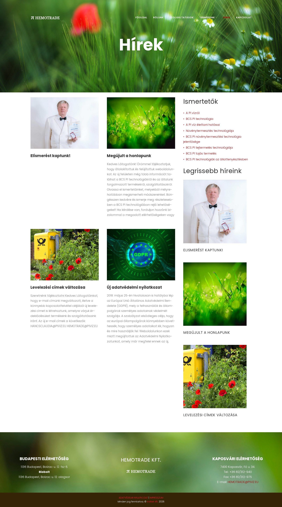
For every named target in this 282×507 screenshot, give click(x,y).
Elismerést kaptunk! (50, 155)
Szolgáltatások (181, 17)
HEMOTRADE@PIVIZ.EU (243, 482)
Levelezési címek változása (58, 287)
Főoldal (141, 17)
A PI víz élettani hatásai (203, 125)
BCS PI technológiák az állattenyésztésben (217, 159)
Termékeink (207, 17)
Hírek (226, 17)
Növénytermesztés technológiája (210, 131)
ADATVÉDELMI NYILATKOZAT (133, 497)
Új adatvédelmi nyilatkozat (134, 287)
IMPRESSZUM (156, 497)
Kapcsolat (244, 17)
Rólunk (158, 17)
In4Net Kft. (152, 501)
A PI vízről (193, 113)
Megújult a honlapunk (129, 155)
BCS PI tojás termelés (201, 153)
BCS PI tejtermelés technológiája (209, 147)
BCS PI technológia (199, 119)
